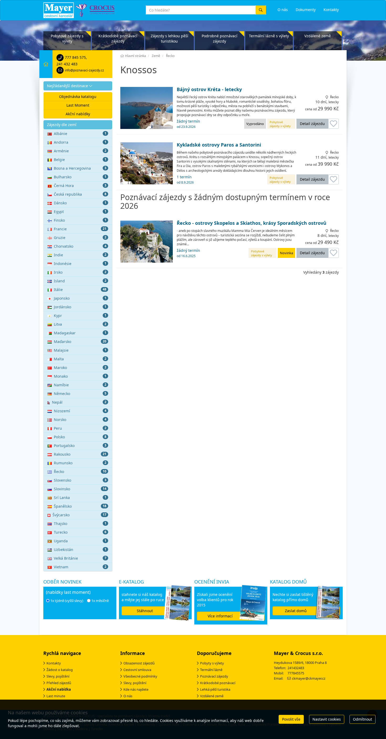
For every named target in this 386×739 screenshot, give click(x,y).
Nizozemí (80, 410)
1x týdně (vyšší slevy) (66, 600)
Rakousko (80, 454)
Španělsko (80, 506)
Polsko (80, 436)
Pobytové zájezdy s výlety (67, 38)
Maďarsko (80, 341)
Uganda (80, 540)
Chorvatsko (80, 246)
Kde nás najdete (135, 689)
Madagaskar (80, 332)
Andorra (80, 142)
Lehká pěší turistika (215, 689)
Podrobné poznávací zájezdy (219, 38)
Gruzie (80, 237)
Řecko (80, 471)
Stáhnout (145, 610)
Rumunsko (80, 462)
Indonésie (80, 263)
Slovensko (80, 480)
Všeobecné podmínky (140, 676)
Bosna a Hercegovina (80, 168)
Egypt (80, 211)
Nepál (79, 402)
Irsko (80, 272)
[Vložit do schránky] (333, 124)
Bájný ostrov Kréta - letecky (209, 89)
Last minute (55, 696)
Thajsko (80, 523)
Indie (80, 254)
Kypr (80, 315)
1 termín (185, 179)
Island (80, 280)
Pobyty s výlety (212, 663)
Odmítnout (362, 719)
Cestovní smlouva (137, 669)
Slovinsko (80, 488)
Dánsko (80, 202)
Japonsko (80, 298)
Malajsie (80, 350)
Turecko (80, 532)
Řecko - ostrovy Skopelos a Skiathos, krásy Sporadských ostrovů (251, 223)
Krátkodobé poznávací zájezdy (117, 38)
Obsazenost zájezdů (139, 663)
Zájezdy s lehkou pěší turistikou (169, 38)
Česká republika (80, 194)
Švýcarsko (79, 514)
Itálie (80, 289)
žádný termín (188, 124)
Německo (80, 393)
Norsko (80, 419)
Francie (80, 228)
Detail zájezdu (312, 123)
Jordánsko (80, 306)
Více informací (220, 615)
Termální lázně (211, 669)
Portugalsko (80, 445)
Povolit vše (291, 719)
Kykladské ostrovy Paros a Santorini (219, 145)
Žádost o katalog (59, 669)
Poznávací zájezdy (214, 676)
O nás (127, 696)
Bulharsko (80, 176)
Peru (80, 428)
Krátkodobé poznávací (217, 682)
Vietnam (80, 566)
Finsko (80, 220)
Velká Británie (80, 558)
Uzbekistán (80, 549)
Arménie (80, 150)
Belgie (80, 159)
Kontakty (53, 663)
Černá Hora (80, 185)
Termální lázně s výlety (269, 35)
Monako (80, 376)
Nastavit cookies (326, 719)
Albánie (80, 133)
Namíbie (80, 384)
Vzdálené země (317, 35)
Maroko (80, 367)
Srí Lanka (80, 497)
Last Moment (77, 105)
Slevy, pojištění (57, 676)
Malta (80, 358)
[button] (78, 85)
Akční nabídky (78, 113)
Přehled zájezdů (58, 682)
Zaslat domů (296, 610)
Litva (80, 324)
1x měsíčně (100, 600)
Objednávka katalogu (77, 96)
